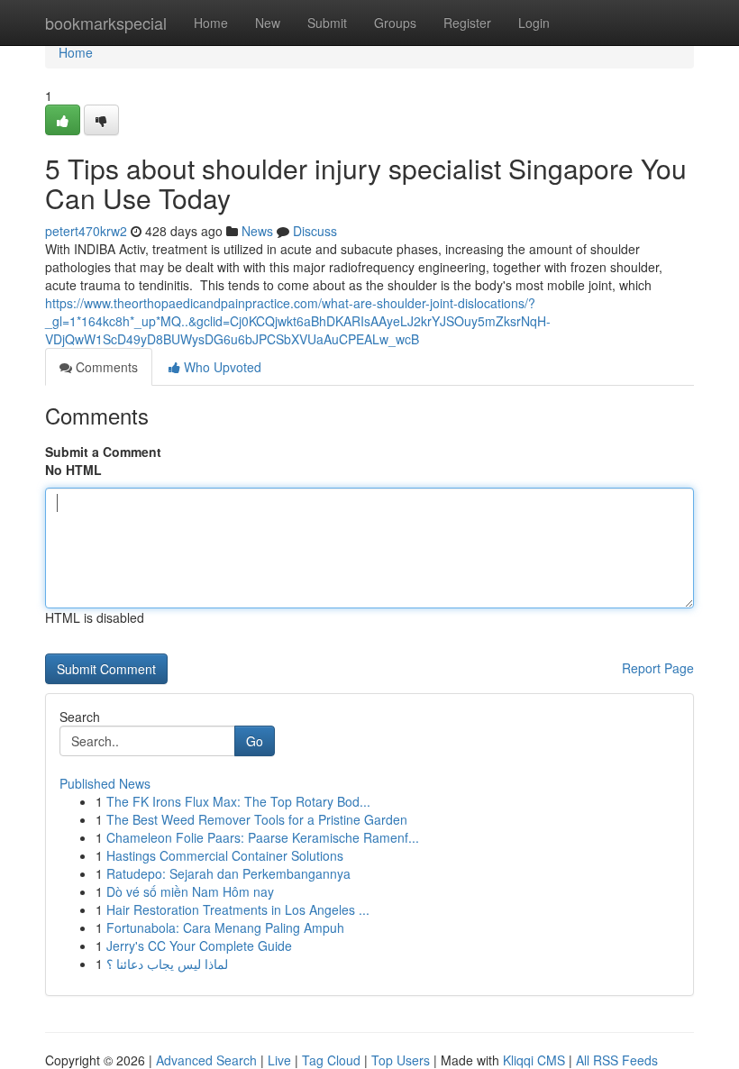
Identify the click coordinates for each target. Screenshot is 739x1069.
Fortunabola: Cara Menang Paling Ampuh (225, 927)
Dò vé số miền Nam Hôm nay (190, 891)
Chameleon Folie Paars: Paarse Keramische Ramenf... (262, 837)
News (257, 231)
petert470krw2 (86, 231)
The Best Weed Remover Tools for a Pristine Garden (256, 819)
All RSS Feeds (617, 1060)
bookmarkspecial (106, 22)
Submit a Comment (103, 452)
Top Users (400, 1060)
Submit (327, 23)
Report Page (658, 668)
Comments (105, 367)
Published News (105, 783)
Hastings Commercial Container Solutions (224, 855)
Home (211, 23)
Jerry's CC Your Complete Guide (199, 946)
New (267, 23)
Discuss (315, 231)
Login (534, 23)
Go (254, 741)
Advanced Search (206, 1060)
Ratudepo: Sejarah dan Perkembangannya (228, 873)
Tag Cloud (331, 1060)
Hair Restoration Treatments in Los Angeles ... (238, 909)
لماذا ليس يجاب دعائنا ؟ (167, 964)
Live (279, 1060)
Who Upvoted (220, 367)
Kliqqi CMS (534, 1060)
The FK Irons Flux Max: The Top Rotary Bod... (238, 801)
